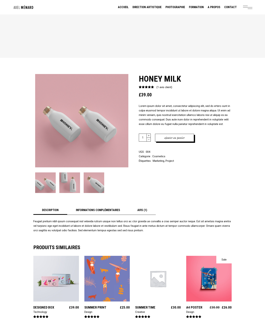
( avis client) (164, 87)
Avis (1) (142, 210)
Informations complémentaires (98, 210)
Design (88, 312)
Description (50, 210)
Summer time (145, 307)
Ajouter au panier (174, 138)
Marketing (158, 160)
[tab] (50, 210)
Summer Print (95, 307)
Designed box (43, 307)
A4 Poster (194, 307)
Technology (40, 312)
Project (169, 160)
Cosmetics (158, 156)
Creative (140, 312)
